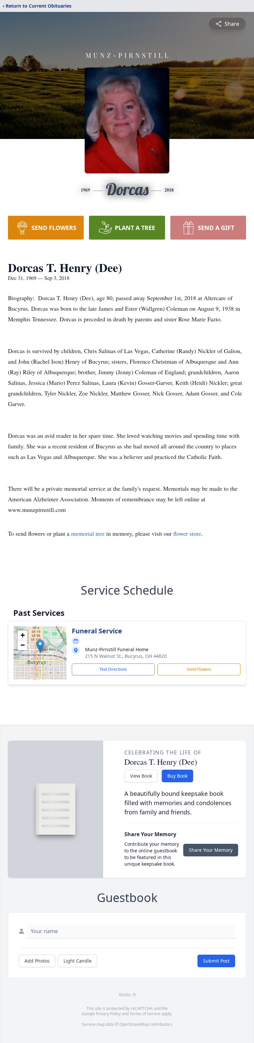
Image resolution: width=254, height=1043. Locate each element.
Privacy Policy (108, 1014)
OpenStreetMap (134, 1024)
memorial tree (88, 533)
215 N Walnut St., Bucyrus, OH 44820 (126, 656)
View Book (141, 776)
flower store (187, 533)
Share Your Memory (211, 850)
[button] (40, 646)
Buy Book (177, 776)
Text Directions (113, 669)
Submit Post (216, 961)
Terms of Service (145, 1014)
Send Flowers (199, 669)
